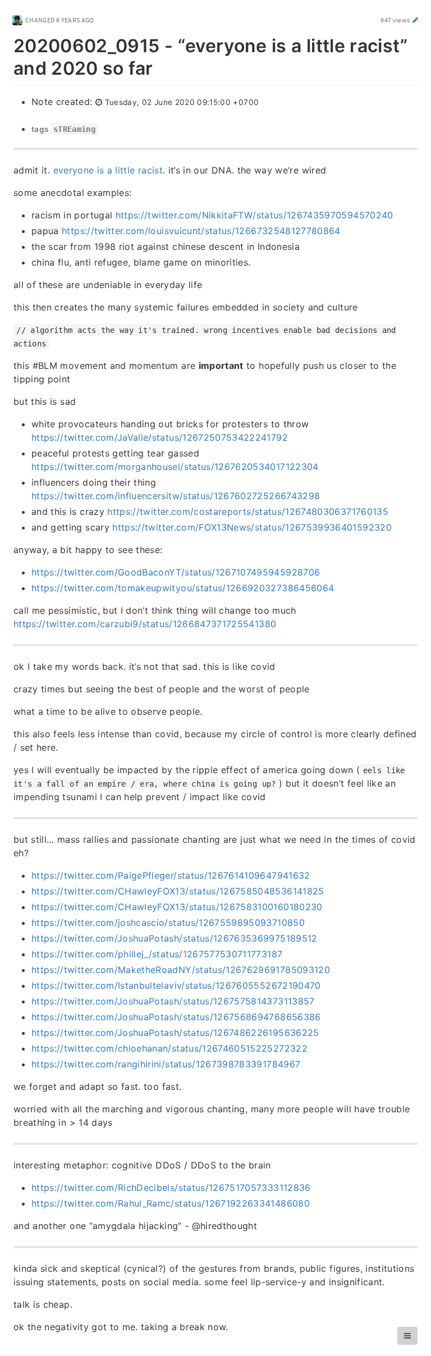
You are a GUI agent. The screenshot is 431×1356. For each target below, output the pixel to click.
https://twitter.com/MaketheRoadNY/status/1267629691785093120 (180, 969)
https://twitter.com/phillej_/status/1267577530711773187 (156, 954)
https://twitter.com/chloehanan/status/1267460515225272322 (169, 1048)
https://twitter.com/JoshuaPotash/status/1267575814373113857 (173, 1001)
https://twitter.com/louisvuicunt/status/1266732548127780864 (201, 230)
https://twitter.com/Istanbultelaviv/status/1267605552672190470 (176, 985)
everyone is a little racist (108, 170)
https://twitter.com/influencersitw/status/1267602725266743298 (175, 495)
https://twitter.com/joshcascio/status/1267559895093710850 (168, 922)
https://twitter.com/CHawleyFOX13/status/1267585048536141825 (177, 891)
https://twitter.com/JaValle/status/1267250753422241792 (159, 437)
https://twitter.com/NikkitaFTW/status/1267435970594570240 (254, 215)
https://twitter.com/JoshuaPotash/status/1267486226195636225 (175, 1032)
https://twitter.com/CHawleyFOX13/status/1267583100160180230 (177, 906)
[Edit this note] (415, 20)
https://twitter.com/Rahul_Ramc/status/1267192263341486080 (170, 1203)
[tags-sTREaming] (25, 129)
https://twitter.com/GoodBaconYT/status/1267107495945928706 (175, 572)
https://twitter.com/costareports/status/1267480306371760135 (247, 511)
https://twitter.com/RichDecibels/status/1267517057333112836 (171, 1187)
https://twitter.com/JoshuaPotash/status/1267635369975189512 (174, 938)
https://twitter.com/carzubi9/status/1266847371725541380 (144, 623)
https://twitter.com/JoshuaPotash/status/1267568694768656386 (176, 1016)
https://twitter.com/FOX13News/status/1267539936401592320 (252, 527)
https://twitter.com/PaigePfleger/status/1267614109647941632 (170, 875)
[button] (407, 1336)
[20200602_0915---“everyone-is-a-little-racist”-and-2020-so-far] (7, 44)
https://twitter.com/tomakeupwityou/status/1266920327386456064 (182, 587)
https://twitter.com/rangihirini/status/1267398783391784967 (165, 1064)
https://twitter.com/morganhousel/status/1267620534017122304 (175, 466)
